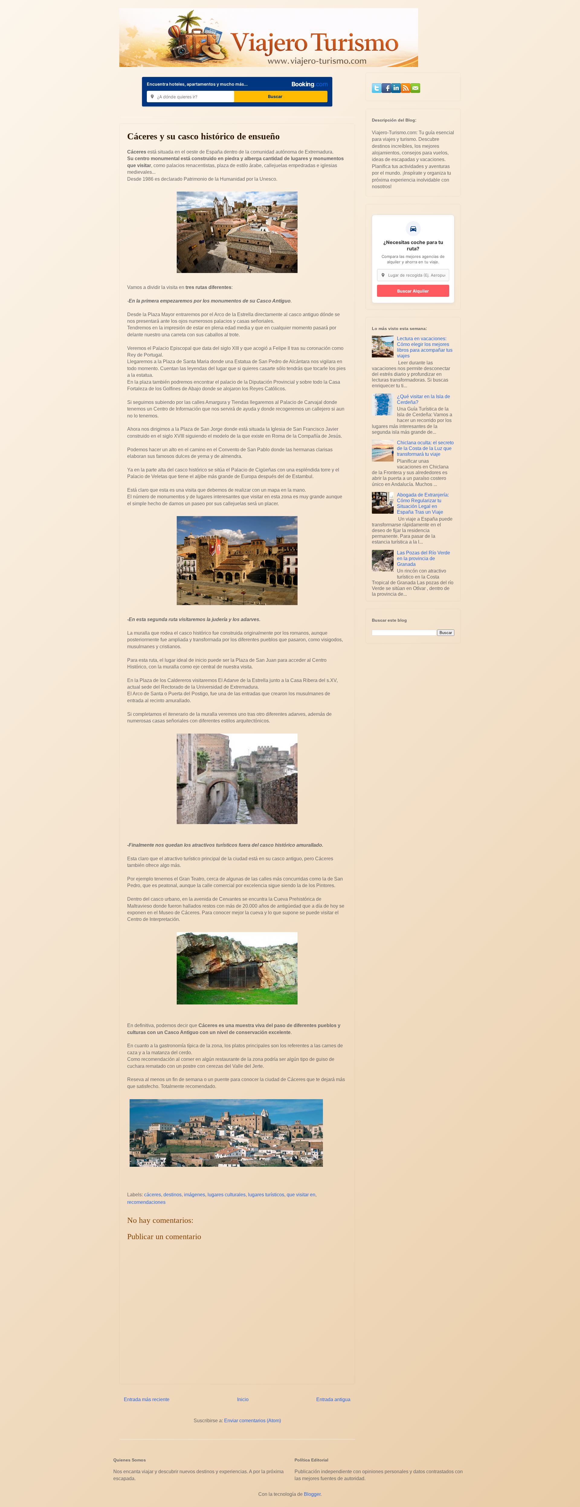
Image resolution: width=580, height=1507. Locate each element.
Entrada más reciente (146, 1399)
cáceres (152, 1194)
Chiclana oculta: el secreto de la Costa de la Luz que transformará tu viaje (425, 448)
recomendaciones (146, 1202)
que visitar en (301, 1194)
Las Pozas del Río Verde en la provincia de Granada (423, 558)
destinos (172, 1194)
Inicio (243, 1399)
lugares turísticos (266, 1194)
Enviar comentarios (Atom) (252, 1420)
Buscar (275, 96)
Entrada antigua (333, 1399)
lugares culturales (227, 1194)
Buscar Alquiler (413, 290)
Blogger (312, 1494)
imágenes (194, 1194)
